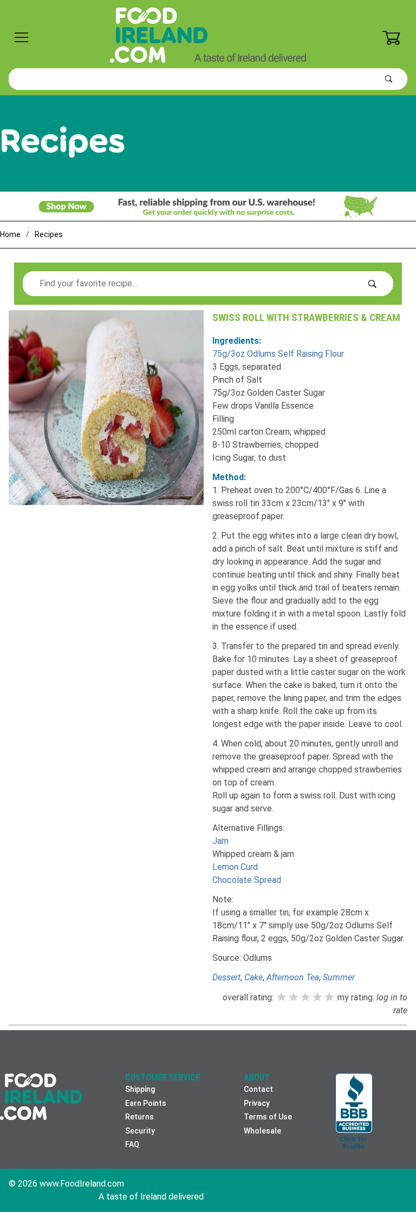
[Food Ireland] (208, 34)
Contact (258, 1089)
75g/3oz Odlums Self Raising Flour (278, 354)
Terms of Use (268, 1116)
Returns (139, 1116)
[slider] (305, 997)
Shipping (140, 1089)
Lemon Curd (235, 867)
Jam (220, 841)
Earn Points (145, 1103)
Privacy (257, 1103)
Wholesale (262, 1130)
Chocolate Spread (246, 880)
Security (140, 1130)
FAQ (132, 1144)
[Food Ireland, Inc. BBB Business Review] (354, 1112)
